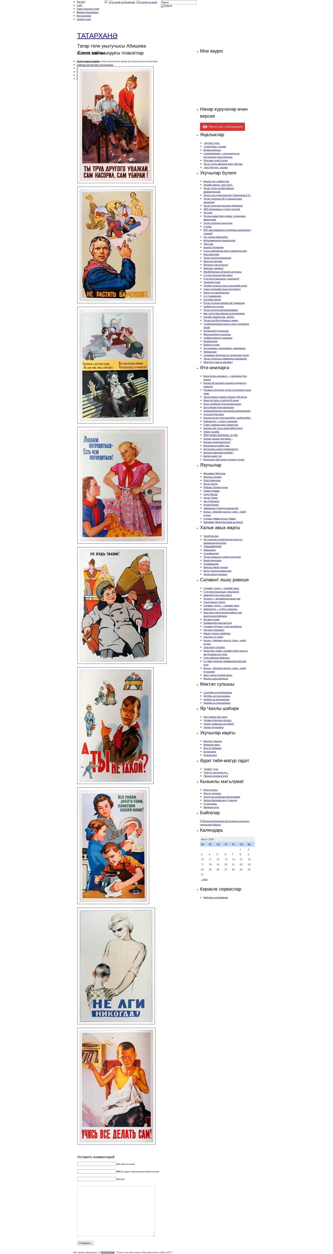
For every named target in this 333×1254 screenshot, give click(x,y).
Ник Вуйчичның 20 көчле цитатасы (222, 271)
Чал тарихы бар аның (215, 716)
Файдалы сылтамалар (216, 897)
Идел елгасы (211, 789)
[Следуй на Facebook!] (122, 2)
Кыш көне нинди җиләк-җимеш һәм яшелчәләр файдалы (223, 614)
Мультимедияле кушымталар (219, 240)
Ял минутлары (211, 619)
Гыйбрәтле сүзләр (214, 306)
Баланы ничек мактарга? (217, 442)
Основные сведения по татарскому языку (226, 355)
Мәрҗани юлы (211, 807)
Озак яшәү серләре (214, 647)
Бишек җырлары (213, 560)
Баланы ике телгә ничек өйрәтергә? (223, 428)
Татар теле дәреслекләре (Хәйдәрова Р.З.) (227, 195)
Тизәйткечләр (211, 535)
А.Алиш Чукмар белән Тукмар (220, 518)
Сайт (79, 5)
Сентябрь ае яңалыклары (218, 692)
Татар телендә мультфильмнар (221, 309)
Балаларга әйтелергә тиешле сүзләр (224, 459)
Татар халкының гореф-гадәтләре (222, 556)
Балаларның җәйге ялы (217, 445)
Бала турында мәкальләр (217, 570)
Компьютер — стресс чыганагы (220, 421)
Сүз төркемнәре (212, 296)
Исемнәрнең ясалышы (216, 330)
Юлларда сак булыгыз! (216, 264)
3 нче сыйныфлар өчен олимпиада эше (225, 250)
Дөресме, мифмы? (214, 268)
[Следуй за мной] (147, 2)
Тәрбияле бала (212, 282)
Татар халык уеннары (215, 574)
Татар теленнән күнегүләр (218, 222)
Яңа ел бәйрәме (212, 748)
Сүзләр (208, 226)
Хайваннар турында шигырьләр (221, 508)
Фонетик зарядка (213, 261)
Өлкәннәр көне (212, 744)
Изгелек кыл (210, 755)
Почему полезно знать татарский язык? (225, 285)
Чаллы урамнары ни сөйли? (219, 723)
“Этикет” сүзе (211, 768)
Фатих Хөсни (211, 483)
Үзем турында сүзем (88, 8)
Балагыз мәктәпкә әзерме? (218, 452)
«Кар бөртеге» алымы (216, 167)
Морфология (211, 341)
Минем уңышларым (87, 12)
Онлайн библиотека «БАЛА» (219, 316)
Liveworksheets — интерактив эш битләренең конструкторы (222, 155)
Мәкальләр (210, 549)
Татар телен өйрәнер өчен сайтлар (223, 163)
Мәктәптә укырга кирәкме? (218, 362)
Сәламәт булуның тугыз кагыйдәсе (223, 626)
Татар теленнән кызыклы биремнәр (223, 205)
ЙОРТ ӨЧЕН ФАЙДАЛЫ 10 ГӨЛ (221, 435)
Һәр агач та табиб (213, 636)
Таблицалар (210, 351)
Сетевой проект (212, 299)
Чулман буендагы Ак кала (217, 720)
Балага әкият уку (213, 455)
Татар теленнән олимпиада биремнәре (225, 358)
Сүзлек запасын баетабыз (218, 275)
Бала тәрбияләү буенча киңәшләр (222, 403)
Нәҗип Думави (211, 490)
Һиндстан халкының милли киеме (222, 796)
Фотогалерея (84, 15)
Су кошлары (210, 803)
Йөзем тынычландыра (216, 678)
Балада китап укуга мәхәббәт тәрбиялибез (227, 417)
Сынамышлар (211, 553)
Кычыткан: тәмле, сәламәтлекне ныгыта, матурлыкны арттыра (226, 652)
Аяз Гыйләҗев (211, 501)
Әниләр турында (213, 741)
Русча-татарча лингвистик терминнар (224, 302)
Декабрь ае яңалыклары (217, 702)
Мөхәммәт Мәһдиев (214, 473)
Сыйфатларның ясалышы (218, 337)
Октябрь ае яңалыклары (217, 695)
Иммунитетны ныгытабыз (218, 595)
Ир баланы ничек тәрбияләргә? (221, 449)
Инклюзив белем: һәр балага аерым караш (227, 410)
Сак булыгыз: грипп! (214, 602)
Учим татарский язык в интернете (222, 289)
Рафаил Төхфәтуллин (216, 487)
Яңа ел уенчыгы (212, 793)
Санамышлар (211, 563)
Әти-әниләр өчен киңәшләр (219, 407)
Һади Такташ (211, 494)
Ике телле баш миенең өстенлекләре (224, 313)
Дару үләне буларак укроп (218, 675)
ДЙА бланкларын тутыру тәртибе (222, 209)
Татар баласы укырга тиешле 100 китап (225, 396)
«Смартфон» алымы (215, 146)
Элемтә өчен (84, 19)
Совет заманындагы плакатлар (221, 424)
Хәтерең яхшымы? (214, 629)
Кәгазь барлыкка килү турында (220, 800)
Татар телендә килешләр (217, 257)
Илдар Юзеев (211, 504)
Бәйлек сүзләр (211, 344)
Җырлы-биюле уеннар (216, 567)
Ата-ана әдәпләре (214, 414)
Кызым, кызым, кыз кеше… (218, 438)
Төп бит (81, 1)
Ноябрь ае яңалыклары (217, 699)
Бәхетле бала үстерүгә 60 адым (221, 400)
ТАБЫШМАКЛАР (213, 546)
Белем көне (210, 751)
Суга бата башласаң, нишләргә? (221, 278)
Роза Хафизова (212, 480)
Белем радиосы (212, 149)
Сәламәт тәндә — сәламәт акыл (221, 588)
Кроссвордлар (211, 254)
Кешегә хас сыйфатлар (216, 181)
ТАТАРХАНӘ (97, 35)
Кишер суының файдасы (217, 633)
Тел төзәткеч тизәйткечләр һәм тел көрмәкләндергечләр (223, 541)
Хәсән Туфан (211, 497)
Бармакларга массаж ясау (218, 622)
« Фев (204, 879)
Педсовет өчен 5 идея (216, 160)
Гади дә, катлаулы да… (216, 772)
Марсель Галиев (212, 476)
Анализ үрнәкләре (214, 247)
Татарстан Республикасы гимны (221, 320)
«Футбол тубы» (212, 143)
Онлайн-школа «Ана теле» (218, 184)
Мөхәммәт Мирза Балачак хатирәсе (223, 522)
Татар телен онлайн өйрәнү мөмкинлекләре (219, 189)
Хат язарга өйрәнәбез (216, 236)
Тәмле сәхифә (211, 431)
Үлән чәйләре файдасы (217, 657)
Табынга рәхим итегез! (216, 775)
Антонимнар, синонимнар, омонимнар (225, 348)
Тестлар (208, 212)
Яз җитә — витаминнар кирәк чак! (222, 598)
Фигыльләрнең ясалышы (217, 334)
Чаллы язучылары (214, 727)
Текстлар (208, 243)
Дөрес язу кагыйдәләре (216, 292)
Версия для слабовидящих (225, 126)
